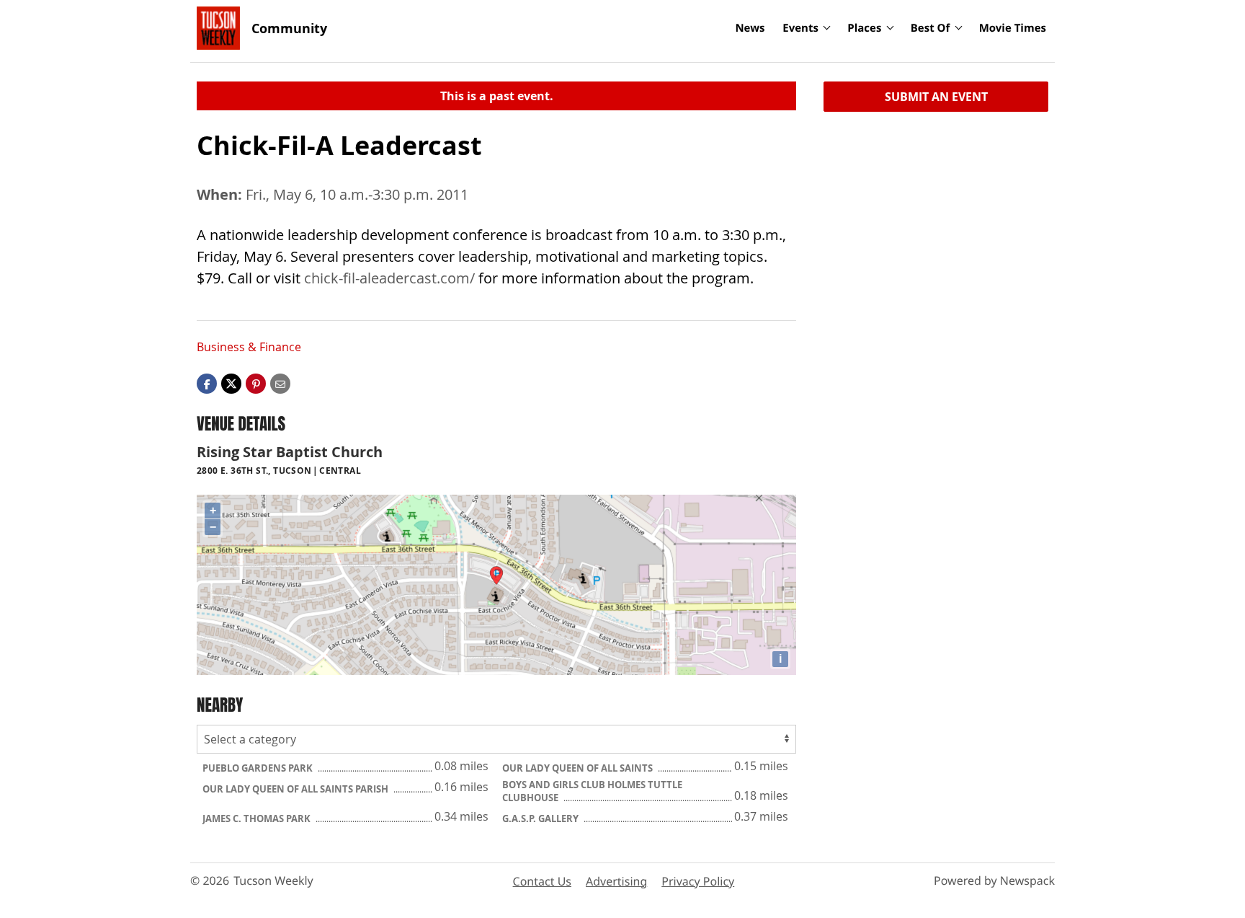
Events (800, 28)
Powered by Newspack (994, 880)
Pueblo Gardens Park (258, 768)
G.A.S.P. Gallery (541, 818)
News (749, 28)
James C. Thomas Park (257, 818)
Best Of (930, 28)
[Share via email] (280, 383)
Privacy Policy (697, 881)
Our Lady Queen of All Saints (578, 768)
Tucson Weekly (273, 880)
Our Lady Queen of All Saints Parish (296, 788)
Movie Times (1012, 28)
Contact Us (542, 881)
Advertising (616, 881)
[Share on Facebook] (207, 383)
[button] (256, 383)
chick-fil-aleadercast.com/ (389, 278)
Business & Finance (249, 347)
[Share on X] (231, 383)
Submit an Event (936, 97)
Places (864, 28)
